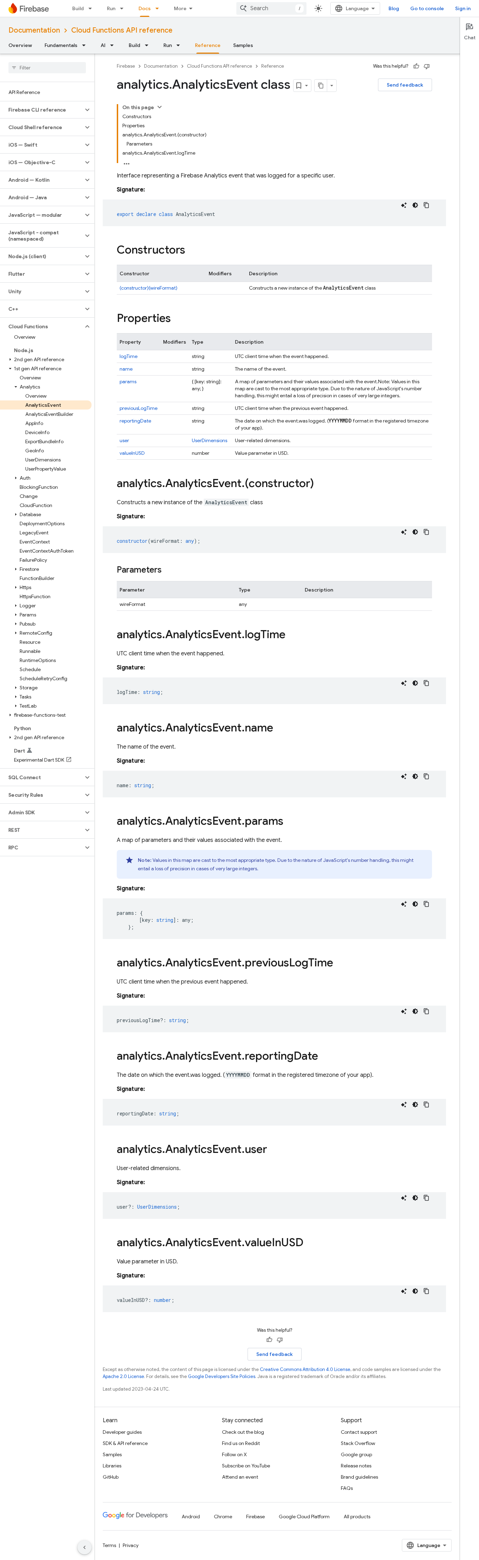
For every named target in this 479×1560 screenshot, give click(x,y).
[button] (41, 109)
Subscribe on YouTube (246, 1466)
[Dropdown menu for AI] (114, 45)
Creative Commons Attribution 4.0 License (305, 1369)
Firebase (126, 66)
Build (78, 8)
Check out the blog (243, 1432)
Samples (243, 45)
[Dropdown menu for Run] (123, 8)
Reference (208, 45)
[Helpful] (416, 66)
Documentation (34, 30)
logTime (128, 356)
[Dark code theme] (415, 205)
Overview (20, 45)
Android (191, 1516)
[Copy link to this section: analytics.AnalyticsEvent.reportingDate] (325, 1057)
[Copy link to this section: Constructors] (192, 251)
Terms (109, 1545)
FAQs (347, 1488)
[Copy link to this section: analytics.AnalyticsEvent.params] (290, 822)
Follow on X (234, 1454)
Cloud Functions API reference (122, 30)
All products (357, 1516)
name (126, 369)
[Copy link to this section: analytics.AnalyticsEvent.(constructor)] (321, 484)
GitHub (111, 1477)
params (128, 381)
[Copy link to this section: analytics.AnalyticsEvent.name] (280, 728)
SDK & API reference (125, 1443)
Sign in (463, 8)
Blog (394, 8)
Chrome (223, 1516)
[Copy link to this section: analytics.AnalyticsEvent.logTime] (292, 635)
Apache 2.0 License (123, 1376)
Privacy (131, 1545)
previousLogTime (138, 408)
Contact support (359, 1432)
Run (111, 8)
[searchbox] (47, 67)
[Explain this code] (404, 205)
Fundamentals (61, 45)
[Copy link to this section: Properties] (178, 319)
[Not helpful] (426, 66)
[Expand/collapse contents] (159, 107)
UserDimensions (209, 440)
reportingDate (135, 421)
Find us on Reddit (241, 1443)
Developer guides (122, 1432)
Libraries (112, 1466)
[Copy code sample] (426, 205)
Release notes (356, 1466)
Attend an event (240, 1477)
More (180, 8)
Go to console (427, 8)
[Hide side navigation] (84, 1547)
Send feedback (405, 85)
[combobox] (271, 8)
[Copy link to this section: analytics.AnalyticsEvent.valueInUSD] (310, 1243)
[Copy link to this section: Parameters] (169, 570)
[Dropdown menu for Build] (92, 8)
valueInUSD (132, 453)
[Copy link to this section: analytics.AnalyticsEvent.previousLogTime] (340, 963)
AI (103, 45)
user (124, 440)
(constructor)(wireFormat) (148, 288)
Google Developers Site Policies (221, 1376)
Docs (145, 8)
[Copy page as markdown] (321, 86)
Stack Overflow (358, 1443)
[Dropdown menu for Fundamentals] (85, 45)
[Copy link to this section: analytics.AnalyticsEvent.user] (274, 1150)
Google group (356, 1454)
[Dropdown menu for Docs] (159, 8)
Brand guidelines (359, 1477)
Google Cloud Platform (304, 1516)
